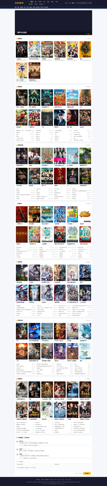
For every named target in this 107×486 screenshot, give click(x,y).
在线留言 (38, 479)
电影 (36, 1)
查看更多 (89, 86)
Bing (63, 479)
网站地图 (46, 479)
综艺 (44, 1)
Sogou (69, 479)
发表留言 (87, 473)
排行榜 (36, 4)
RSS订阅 (51, 479)
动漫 (48, 1)
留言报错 (41, 4)
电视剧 (40, 1)
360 (66, 479)
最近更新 (31, 4)
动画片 (52, 1)
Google (59, 479)
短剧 (57, 1)
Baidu (55, 479)
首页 (32, 1)
